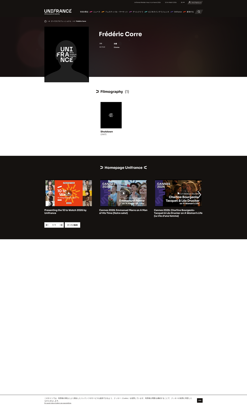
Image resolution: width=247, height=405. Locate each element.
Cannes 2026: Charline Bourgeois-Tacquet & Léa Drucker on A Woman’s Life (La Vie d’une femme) (178, 213)
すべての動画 (72, 225)
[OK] (199, 400)
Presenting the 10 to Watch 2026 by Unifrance (65, 212)
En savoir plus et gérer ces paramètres (57, 403)
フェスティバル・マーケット (116, 12)
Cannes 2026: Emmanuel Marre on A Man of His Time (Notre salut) (123, 212)
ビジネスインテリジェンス (158, 12)
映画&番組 (84, 12)
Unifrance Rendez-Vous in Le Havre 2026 (147, 2)
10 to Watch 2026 (171, 2)
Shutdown (107, 131)
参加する (190, 12)
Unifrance (178, 12)
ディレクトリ (138, 12)
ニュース (96, 12)
